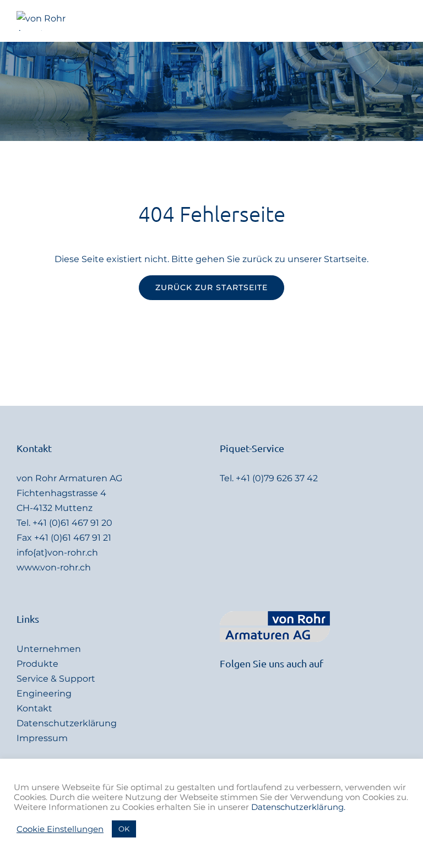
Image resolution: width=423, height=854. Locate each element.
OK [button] (123, 828)
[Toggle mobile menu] (402, 21)
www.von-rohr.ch (54, 567)
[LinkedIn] (223, 680)
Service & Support (56, 678)
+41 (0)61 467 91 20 (72, 523)
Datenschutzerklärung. (298, 807)
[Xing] (238, 680)
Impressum (42, 738)
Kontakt (34, 708)
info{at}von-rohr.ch (57, 552)
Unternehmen (49, 649)
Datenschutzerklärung (67, 723)
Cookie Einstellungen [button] (60, 829)
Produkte (37, 664)
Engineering (44, 693)
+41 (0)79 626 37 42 (277, 478)
